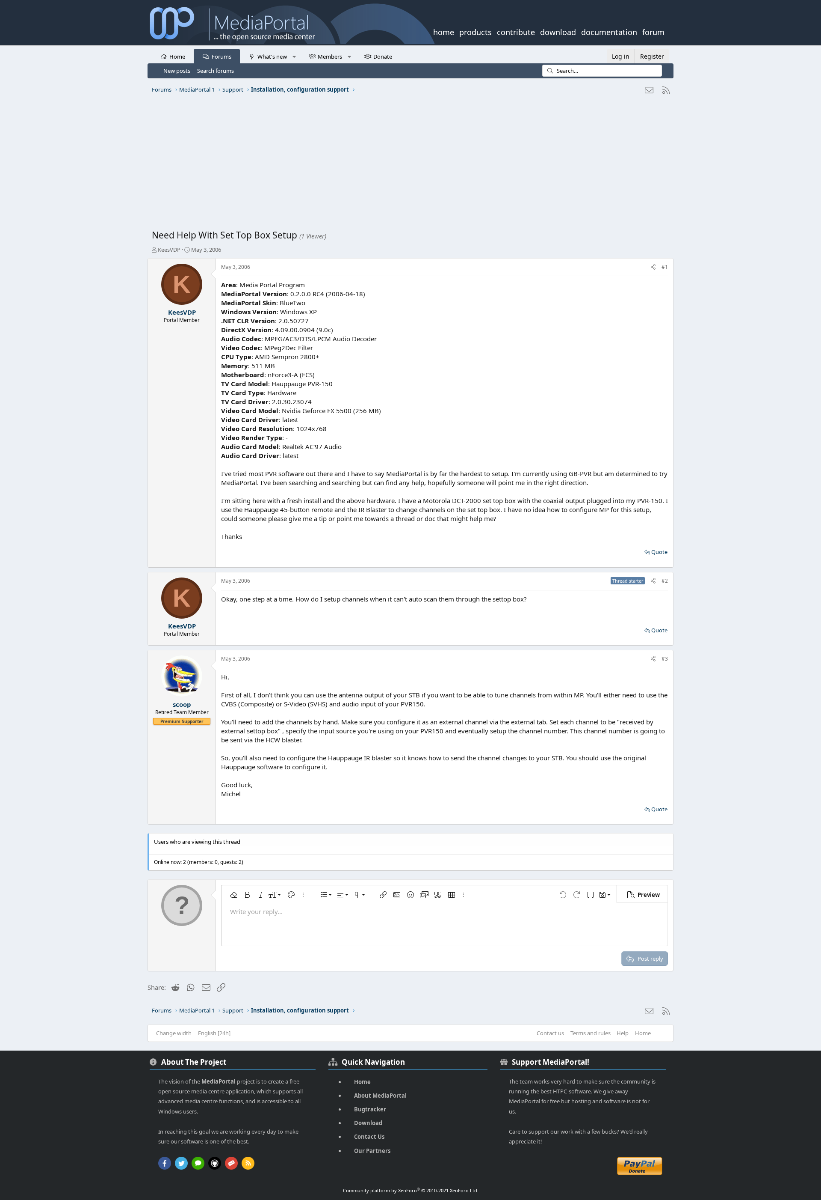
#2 (665, 580)
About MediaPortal (380, 1095)
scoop (182, 704)
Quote (659, 552)
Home (177, 56)
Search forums (215, 70)
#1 (665, 267)
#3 (665, 658)
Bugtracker (370, 1109)
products (475, 31)
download (558, 31)
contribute (516, 31)
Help (623, 1033)
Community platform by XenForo (410, 1190)
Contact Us (369, 1136)
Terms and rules (590, 1033)
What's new (272, 56)
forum (653, 31)
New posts (176, 70)
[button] (294, 56)
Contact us (550, 1033)
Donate (382, 56)
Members (330, 56)
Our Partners (372, 1151)
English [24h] (214, 1033)
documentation (609, 31)
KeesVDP (169, 249)
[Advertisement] (408, 165)
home (443, 31)
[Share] (653, 267)
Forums (221, 56)
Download (368, 1123)
